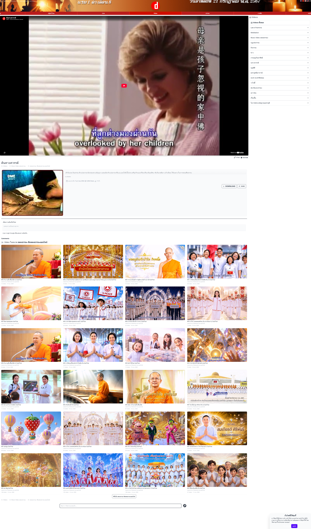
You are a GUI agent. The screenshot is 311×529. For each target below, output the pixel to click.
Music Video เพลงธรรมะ (18, 166)
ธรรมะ (208, 13)
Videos (5, 166)
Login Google (10, 233)
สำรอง (238, 157)
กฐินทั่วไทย (51, 13)
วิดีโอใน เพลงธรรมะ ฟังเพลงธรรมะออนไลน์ (124, 496)
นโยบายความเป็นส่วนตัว (297, 522)
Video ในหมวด (25, 242)
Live (103, 13)
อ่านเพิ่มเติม (68, 176)
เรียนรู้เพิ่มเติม (287, 526)
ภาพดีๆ (260, 13)
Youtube (245, 157)
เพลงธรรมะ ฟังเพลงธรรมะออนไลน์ (40, 166)
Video (155, 13)
